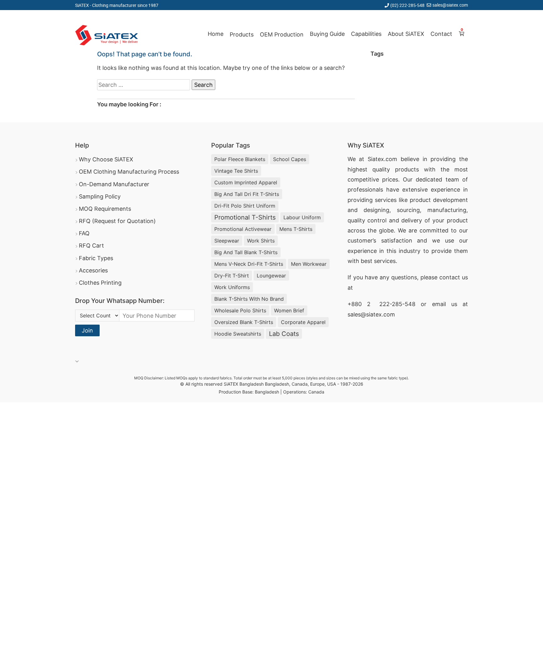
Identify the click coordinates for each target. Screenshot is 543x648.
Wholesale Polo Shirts (240, 310)
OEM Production (282, 34)
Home (215, 34)
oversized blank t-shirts (243, 322)
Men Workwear (308, 264)
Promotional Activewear (243, 229)
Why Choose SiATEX (106, 159)
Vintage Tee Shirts (236, 171)
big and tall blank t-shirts (245, 252)
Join (87, 330)
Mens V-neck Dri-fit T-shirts (248, 264)
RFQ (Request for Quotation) (117, 221)
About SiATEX (406, 34)
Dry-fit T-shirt (231, 275)
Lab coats (284, 334)
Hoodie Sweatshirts (237, 334)
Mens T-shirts (295, 229)
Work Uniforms (232, 287)
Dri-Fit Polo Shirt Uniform (244, 206)
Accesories (93, 270)
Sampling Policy (100, 196)
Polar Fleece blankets (239, 159)
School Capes (289, 159)
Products (242, 34)
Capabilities (366, 34)
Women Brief (289, 310)
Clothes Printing (100, 282)
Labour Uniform (302, 217)
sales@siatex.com (450, 5)
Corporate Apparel (303, 322)
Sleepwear (226, 240)
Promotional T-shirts (245, 217)
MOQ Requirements (105, 208)
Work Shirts (261, 240)
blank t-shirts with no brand (249, 299)
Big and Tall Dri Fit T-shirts (246, 194)
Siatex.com (382, 159)
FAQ (84, 233)
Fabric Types (96, 258)
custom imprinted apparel (245, 182)
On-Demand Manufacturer (114, 184)
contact (449, 277)
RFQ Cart (91, 245)
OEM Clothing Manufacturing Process (129, 171)
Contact (441, 34)
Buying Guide (327, 34)
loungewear (271, 275)
